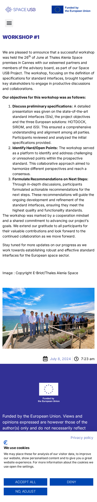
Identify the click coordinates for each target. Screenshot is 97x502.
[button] (9, 23)
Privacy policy (82, 438)
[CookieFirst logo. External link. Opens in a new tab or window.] (5, 442)
